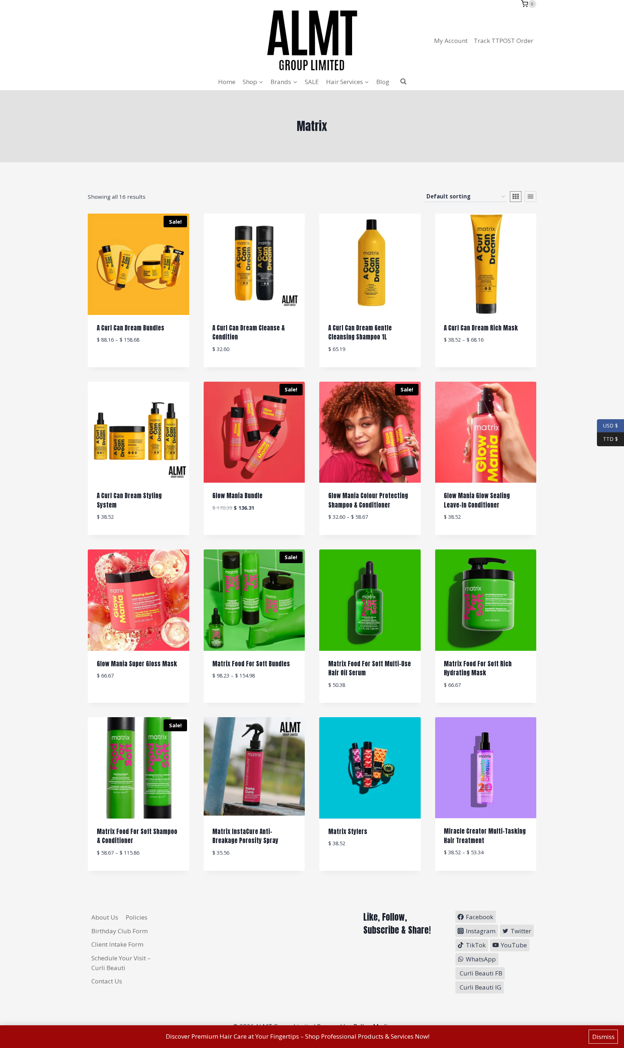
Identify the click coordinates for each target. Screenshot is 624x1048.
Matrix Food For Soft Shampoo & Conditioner (137, 836)
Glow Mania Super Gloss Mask (137, 663)
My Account (451, 40)
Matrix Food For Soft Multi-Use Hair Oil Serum (369, 668)
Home (226, 82)
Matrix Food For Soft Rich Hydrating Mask (478, 668)
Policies (136, 917)
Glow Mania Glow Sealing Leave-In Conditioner (477, 500)
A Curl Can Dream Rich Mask (481, 328)
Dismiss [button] (603, 1036)
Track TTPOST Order (503, 40)
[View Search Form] (403, 81)
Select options (138, 361)
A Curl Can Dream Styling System (129, 500)
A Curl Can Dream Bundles (130, 328)
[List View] (530, 196)
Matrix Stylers (347, 831)
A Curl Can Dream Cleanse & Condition (248, 332)
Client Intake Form (117, 944)
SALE (312, 82)
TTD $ (607, 439)
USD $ (610, 425)
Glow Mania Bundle (237, 495)
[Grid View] (515, 196)
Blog (382, 82)
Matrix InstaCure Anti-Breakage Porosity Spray (245, 836)
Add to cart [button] (254, 529)
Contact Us (106, 981)
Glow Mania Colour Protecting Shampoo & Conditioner (368, 500)
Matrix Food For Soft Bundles (251, 663)
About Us (104, 917)
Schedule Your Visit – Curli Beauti (121, 963)
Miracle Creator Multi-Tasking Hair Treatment (485, 835)
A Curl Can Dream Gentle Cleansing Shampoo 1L (360, 332)
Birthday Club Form (119, 931)
